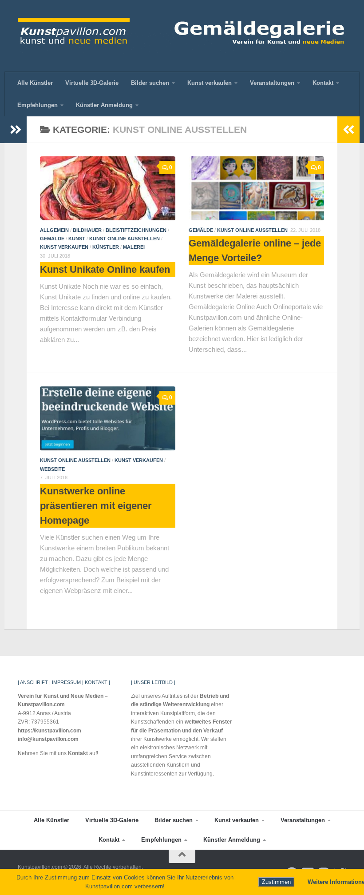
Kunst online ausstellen (124, 238)
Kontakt (323, 83)
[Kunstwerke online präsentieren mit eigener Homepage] (107, 418)
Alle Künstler (35, 83)
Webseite (52, 469)
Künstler (105, 247)
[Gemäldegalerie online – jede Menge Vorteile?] (256, 188)
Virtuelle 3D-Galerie (92, 83)
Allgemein (54, 230)
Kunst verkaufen (209, 83)
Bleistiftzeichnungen (136, 230)
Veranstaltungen (272, 83)
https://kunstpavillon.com (49, 731)
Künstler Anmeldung (104, 105)
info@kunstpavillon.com (48, 739)
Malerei (134, 247)
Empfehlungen (37, 105)
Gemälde (52, 238)
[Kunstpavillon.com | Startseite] (182, 36)
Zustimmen (276, 882)
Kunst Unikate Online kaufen (105, 269)
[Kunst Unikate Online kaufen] (107, 188)
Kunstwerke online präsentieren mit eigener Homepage (96, 505)
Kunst (76, 238)
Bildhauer (87, 230)
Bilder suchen (150, 83)
